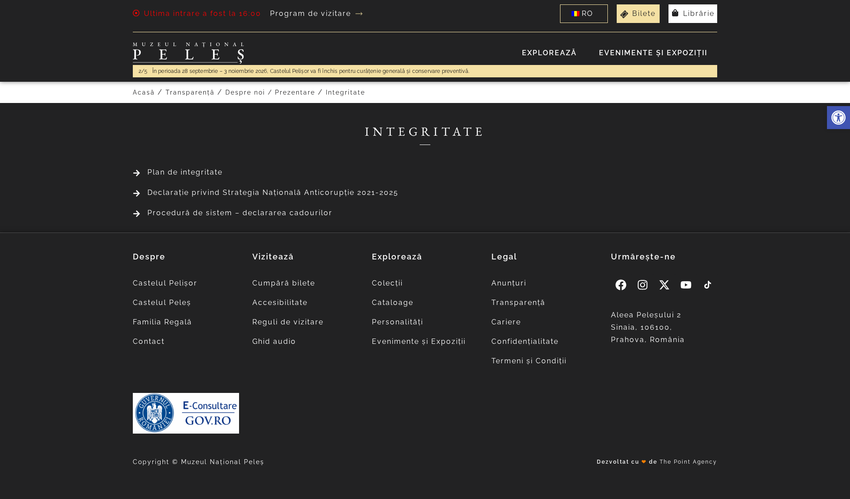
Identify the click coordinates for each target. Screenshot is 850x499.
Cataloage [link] (392, 302)
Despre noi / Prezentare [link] (270, 92)
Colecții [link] (387, 283)
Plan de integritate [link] (185, 172)
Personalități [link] (397, 322)
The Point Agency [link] (688, 462)
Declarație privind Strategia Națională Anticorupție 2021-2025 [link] (272, 192)
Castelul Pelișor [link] (165, 283)
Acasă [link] (144, 92)
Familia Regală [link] (162, 322)
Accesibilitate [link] (280, 302)
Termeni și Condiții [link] (529, 361)
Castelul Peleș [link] (162, 302)
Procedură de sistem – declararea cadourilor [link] (239, 213)
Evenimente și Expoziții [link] (653, 53)
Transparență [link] (190, 92)
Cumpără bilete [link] (283, 283)
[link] (838, 117)
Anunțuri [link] (508, 283)
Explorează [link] (549, 53)
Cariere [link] (506, 322)
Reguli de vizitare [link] (288, 322)
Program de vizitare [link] (310, 13)
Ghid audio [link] (274, 341)
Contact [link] (149, 341)
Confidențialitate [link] (525, 341)
